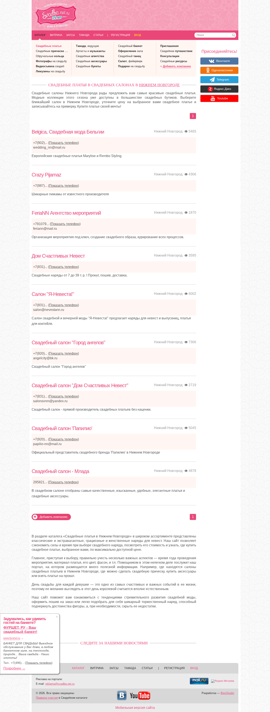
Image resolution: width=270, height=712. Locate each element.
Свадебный (130, 46)
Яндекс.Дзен (222, 89)
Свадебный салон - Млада (60, 471)
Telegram (222, 79)
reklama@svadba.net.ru (59, 683)
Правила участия (47, 697)
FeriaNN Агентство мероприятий (66, 213)
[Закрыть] (57, 617)
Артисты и (90, 51)
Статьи (98, 35)
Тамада (84, 35)
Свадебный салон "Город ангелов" (68, 342)
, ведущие (87, 46)
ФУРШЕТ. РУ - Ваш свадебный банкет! (20, 630)
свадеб (50, 66)
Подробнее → (14, 668)
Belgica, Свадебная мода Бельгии (68, 132)
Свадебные (49, 46)
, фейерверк (130, 61)
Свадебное (176, 51)
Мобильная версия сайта (135, 707)
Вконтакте (222, 61)
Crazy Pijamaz (46, 175)
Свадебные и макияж (56, 51)
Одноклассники (222, 70)
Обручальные (50, 56)
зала (130, 51)
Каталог (40, 35)
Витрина (56, 35)
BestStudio (227, 693)
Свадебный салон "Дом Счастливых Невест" (80, 385)
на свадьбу (51, 61)
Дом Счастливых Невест (58, 256)
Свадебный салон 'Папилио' (62, 428)
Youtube (222, 98)
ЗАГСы (70, 35)
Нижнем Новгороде (159, 85)
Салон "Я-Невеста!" (53, 294)
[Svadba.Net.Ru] (56, 16)
